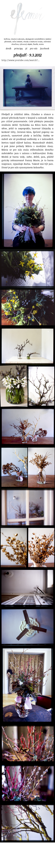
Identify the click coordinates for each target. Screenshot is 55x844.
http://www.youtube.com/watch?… (21, 60)
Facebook (44, 48)
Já (26, 48)
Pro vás (33, 48)
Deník (8, 48)
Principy (18, 48)
